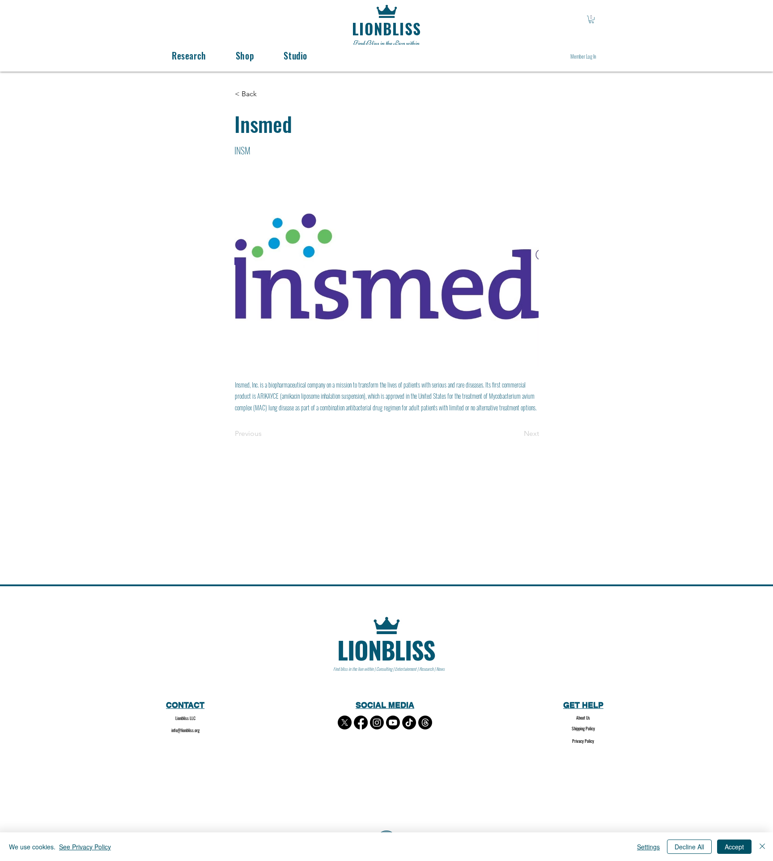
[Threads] (425, 722)
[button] (591, 19)
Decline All (689, 846)
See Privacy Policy (85, 846)
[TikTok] (409, 722)
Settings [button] (648, 846)
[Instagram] (377, 722)
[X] (345, 722)
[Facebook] (361, 722)
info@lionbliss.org (185, 730)
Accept (734, 846)
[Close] (762, 847)
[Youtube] (393, 722)
